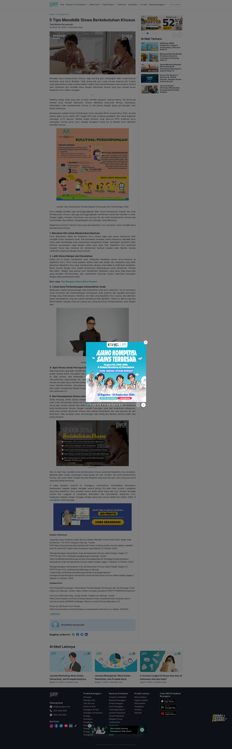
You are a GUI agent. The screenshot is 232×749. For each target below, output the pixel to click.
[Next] (143, 405)
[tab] (88, 405)
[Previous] (138, 405)
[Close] (146, 342)
